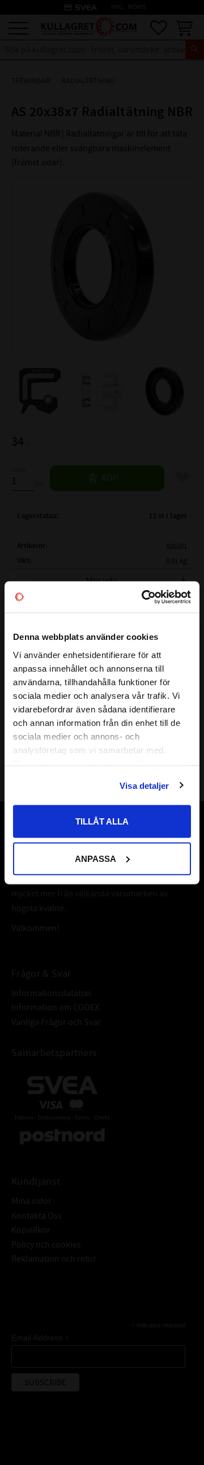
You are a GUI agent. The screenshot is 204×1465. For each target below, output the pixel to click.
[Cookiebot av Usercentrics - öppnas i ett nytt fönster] (144, 597)
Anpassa (95, 858)
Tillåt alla (102, 821)
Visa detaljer (144, 785)
